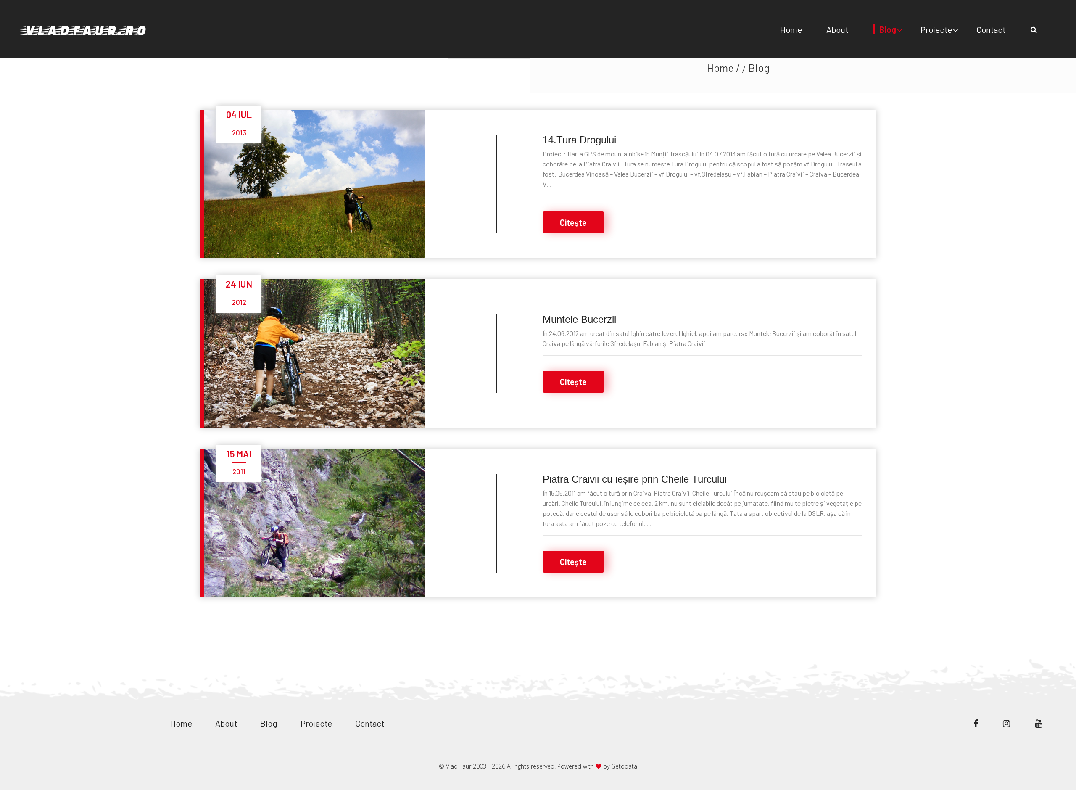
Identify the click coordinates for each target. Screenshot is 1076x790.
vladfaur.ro (84, 29)
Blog (887, 29)
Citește (573, 222)
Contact (990, 29)
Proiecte (936, 29)
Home (791, 29)
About (837, 29)
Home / (723, 67)
